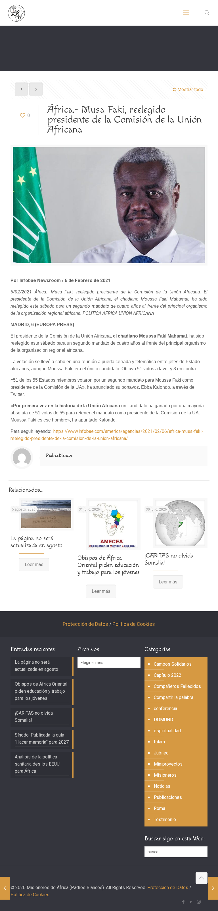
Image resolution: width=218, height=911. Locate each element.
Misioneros (165, 775)
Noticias (162, 786)
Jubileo (161, 753)
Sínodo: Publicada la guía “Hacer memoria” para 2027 (42, 738)
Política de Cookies (133, 624)
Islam (159, 742)
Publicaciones (168, 797)
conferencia (165, 708)
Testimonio (165, 819)
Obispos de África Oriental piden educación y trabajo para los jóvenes (108, 565)
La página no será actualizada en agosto (36, 542)
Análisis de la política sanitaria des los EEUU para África (37, 764)
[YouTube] (191, 901)
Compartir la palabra (173, 697)
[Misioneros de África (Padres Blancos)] (16, 13)
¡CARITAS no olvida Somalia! (34, 716)
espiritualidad (167, 730)
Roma (159, 808)
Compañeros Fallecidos (177, 686)
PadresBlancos (59, 455)
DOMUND (163, 719)
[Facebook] (183, 901)
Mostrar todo (190, 89)
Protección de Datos (85, 624)
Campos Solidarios (173, 664)
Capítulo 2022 (167, 675)
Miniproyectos (168, 764)
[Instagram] (199, 901)
